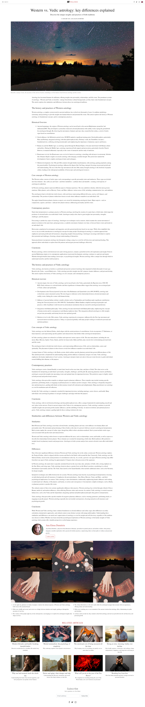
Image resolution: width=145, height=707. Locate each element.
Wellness (74, 2)
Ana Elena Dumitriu (77, 18)
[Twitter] (72, 702)
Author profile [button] (50, 536)
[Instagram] (75, 702)
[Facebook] (69, 702)
